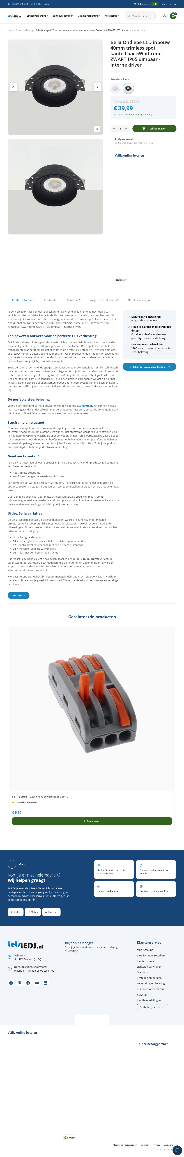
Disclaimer (169, 1144)
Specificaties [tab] (50, 300)
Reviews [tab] (73, 300)
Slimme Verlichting (88, 15)
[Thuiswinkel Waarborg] (121, 279)
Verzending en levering (151, 983)
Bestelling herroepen (152, 1007)
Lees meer (17, 595)
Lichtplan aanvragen (149, 966)
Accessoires (111, 15)
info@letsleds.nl (42, 4)
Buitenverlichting (62, 15)
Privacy (156, 1144)
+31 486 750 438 (19, 4)
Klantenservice (169, 4)
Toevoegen (93, 821)
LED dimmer (84, 405)
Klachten (142, 994)
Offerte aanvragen (139, 300)
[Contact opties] (177, 1150)
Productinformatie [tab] (23, 300)
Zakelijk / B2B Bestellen (151, 955)
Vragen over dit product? (104, 300)
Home (11, 30)
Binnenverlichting (36, 15)
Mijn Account (145, 950)
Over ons (142, 972)
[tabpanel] (92, 454)
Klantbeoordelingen (149, 1000)
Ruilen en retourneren (150, 989)
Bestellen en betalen (149, 978)
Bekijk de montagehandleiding (149, 366)
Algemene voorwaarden (125, 1144)
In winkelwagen (156, 128)
